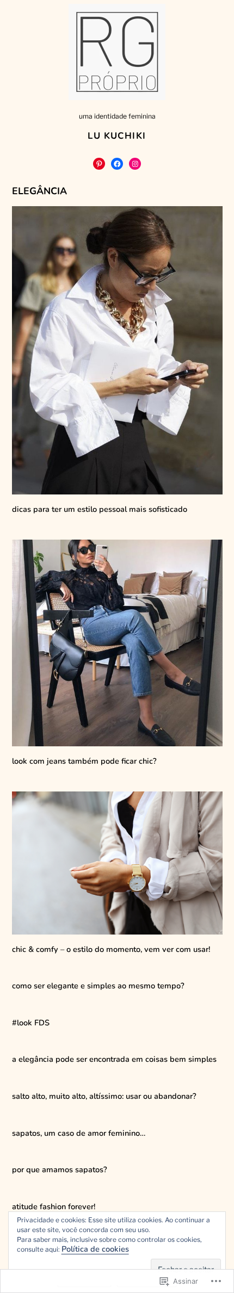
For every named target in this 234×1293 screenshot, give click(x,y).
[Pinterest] (99, 164)
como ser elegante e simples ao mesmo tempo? (98, 985)
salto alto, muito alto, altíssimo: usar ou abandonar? (104, 1096)
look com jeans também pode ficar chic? (84, 761)
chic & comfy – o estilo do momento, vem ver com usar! (111, 949)
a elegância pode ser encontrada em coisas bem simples (114, 1059)
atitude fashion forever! (53, 1206)
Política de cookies (95, 1248)
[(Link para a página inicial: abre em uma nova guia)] (117, 52)
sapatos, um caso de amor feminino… (78, 1133)
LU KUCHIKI (117, 135)
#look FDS (31, 1022)
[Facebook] (117, 164)
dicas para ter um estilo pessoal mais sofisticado (99, 509)
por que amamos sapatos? (59, 1169)
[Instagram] (135, 164)
